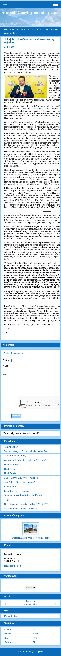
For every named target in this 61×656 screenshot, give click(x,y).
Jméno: (6, 360)
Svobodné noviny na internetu (29, 12)
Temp (7, 500)
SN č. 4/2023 (17, 30)
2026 (34, 604)
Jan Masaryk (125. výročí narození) (21, 477)
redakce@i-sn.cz (12, 566)
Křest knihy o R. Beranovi (16, 491)
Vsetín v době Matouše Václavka (20, 508)
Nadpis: (6, 366)
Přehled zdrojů (11, 616)
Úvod (6, 30)
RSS (41, 652)
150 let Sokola (11, 447)
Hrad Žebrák (10, 473)
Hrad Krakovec (11, 464)
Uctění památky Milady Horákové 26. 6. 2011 (26, 504)
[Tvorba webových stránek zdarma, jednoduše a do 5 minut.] (37, 652)
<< (6, 604)
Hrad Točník (10, 469)
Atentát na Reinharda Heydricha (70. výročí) (25, 460)
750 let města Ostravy (15, 455)
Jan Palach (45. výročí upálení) (19, 482)
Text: (5, 374)
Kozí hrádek (10, 486)
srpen (27, 604)
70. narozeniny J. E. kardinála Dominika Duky (26, 451)
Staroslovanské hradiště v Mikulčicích (23, 495)
